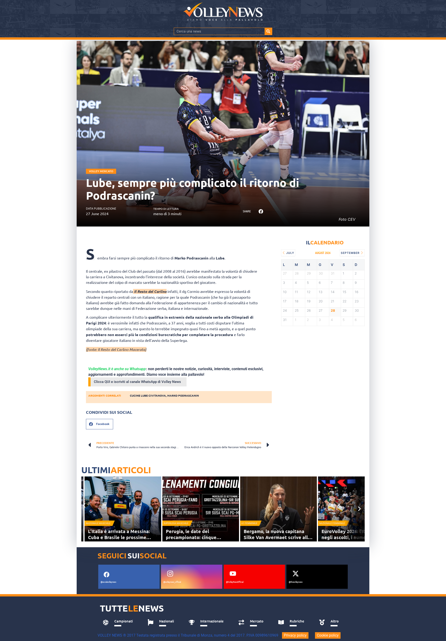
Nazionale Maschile (98, 523)
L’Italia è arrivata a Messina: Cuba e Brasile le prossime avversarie (119, 537)
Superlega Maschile (176, 523)
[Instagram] (170, 573)
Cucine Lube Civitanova (148, 395)
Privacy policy (295, 635)
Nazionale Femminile (332, 523)
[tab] (120, 622)
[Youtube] (232, 573)
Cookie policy (328, 635)
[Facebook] (106, 574)
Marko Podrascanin (183, 395)
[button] (261, 211)
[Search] (268, 31)
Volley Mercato (101, 171)
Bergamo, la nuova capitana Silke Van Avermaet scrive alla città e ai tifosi (277, 537)
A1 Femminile (249, 523)
